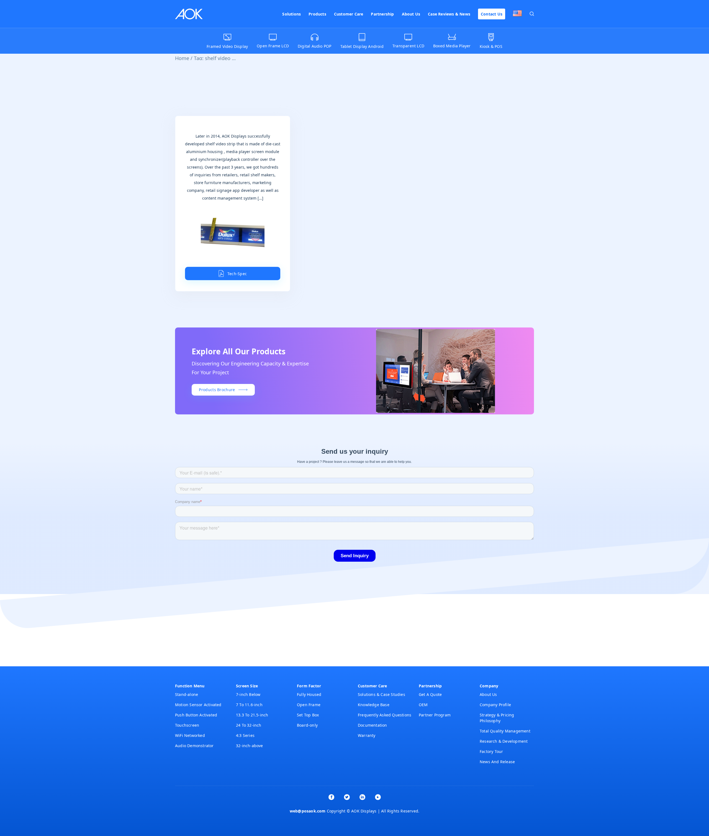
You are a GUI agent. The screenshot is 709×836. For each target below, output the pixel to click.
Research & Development (504, 741)
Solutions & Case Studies (381, 694)
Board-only (307, 725)
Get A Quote (430, 694)
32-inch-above (249, 745)
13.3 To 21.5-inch (252, 715)
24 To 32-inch (248, 725)
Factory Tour (491, 751)
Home (182, 58)
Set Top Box (308, 715)
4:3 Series (245, 735)
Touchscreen (187, 725)
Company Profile (495, 704)
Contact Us (491, 14)
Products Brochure (217, 389)
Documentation (372, 725)
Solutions (291, 14)
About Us (411, 14)
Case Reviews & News (449, 14)
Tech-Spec (237, 273)
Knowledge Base (373, 704)
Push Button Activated (196, 715)
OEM (423, 704)
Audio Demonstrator (194, 745)
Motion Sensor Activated (198, 704)
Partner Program (435, 715)
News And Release (497, 761)
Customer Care (348, 14)
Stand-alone (186, 694)
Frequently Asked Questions (384, 715)
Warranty (367, 735)
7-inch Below (248, 694)
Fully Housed (309, 694)
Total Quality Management (505, 731)
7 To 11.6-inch (249, 704)
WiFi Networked (190, 735)
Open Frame (308, 704)
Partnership (382, 14)
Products (317, 14)
